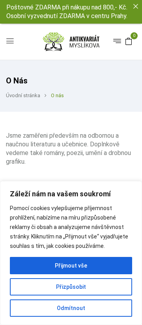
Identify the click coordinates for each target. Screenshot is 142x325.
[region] (71, 253)
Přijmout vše (71, 265)
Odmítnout (71, 308)
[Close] (135, 6)
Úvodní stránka (23, 95)
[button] (128, 41)
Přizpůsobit (71, 287)
